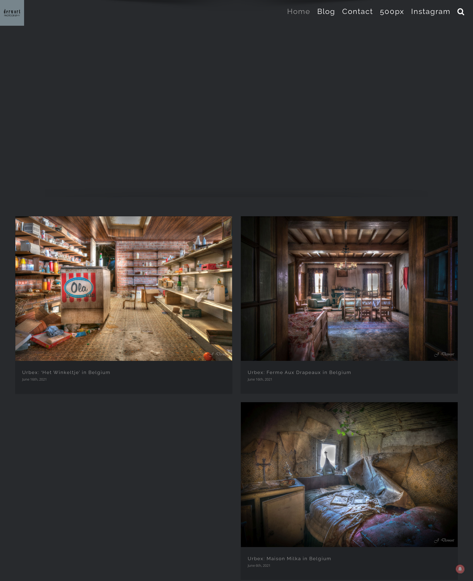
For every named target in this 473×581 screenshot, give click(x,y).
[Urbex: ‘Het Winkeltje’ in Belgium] (123, 288)
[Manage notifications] (460, 569)
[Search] (461, 11)
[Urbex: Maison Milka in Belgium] (349, 474)
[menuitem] (302, 11)
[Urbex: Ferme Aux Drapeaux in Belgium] (349, 288)
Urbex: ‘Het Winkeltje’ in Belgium (66, 372)
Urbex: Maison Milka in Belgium (289, 558)
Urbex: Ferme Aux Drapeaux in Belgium (299, 372)
